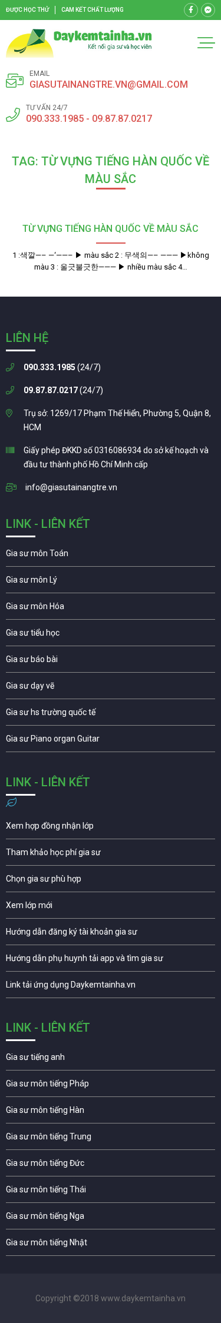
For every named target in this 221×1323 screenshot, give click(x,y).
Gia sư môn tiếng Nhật (110, 1245)
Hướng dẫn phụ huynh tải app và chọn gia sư (110, 961)
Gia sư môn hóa (110, 609)
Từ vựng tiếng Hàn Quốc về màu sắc (110, 228)
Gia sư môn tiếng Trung (110, 1139)
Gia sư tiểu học (110, 636)
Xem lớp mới (110, 908)
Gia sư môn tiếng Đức (110, 1166)
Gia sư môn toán (110, 556)
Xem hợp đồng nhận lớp (110, 829)
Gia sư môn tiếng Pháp (110, 1086)
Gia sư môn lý (110, 583)
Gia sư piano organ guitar (110, 742)
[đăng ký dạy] (79, 43)
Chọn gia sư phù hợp (110, 882)
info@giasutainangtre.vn (71, 487)
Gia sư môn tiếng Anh (110, 1060)
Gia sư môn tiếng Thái (110, 1192)
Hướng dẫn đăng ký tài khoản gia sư (110, 935)
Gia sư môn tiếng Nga (110, 988)
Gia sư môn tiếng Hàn (110, 1113)
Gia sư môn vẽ (110, 689)
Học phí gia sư (110, 855)
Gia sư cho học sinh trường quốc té (110, 715)
